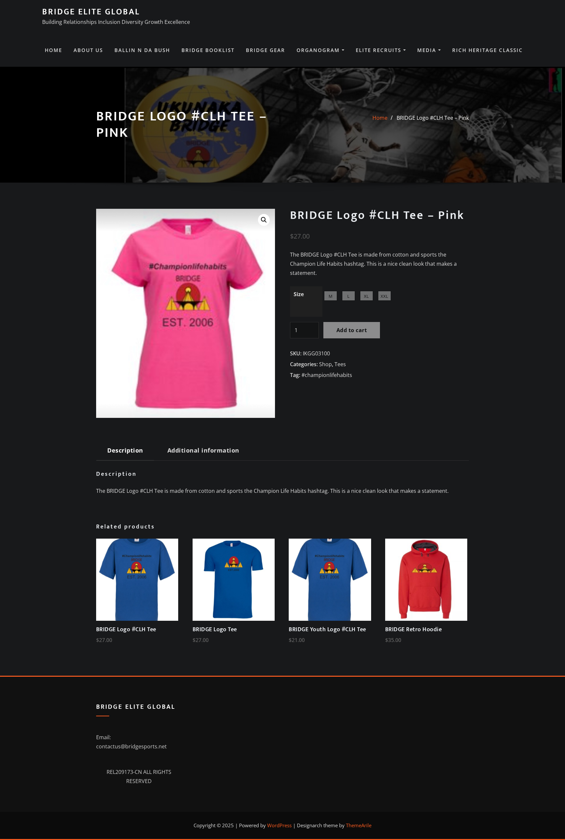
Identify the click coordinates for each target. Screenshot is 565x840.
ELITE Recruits (379, 50)
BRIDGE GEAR (265, 50)
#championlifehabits (326, 375)
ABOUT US (88, 50)
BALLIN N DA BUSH (142, 50)
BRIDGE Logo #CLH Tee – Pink (433, 117)
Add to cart (351, 330)
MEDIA (427, 50)
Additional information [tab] (203, 450)
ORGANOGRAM (319, 50)
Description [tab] (125, 450)
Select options (97, 640)
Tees (340, 364)
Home (379, 117)
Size (299, 294)
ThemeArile (358, 825)
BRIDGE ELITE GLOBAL (91, 12)
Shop (325, 364)
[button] (264, 220)
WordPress (279, 825)
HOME (53, 50)
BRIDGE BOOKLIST (207, 50)
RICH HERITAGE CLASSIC (487, 50)
